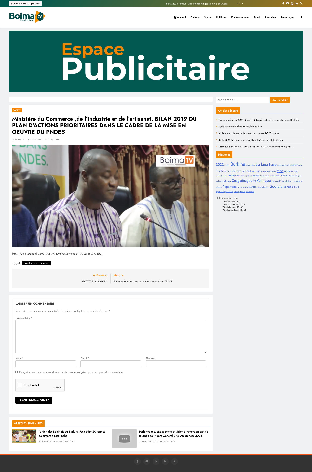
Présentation (285, 181)
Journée (256, 175)
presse (275, 181)
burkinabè (250, 165)
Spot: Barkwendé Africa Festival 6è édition (240, 126)
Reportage (230, 186)
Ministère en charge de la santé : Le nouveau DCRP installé (248, 133)
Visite (236, 191)
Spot (296, 187)
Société (17, 110)
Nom (19, 358)
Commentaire (23, 318)
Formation (234, 175)
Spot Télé (220, 191)
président (297, 181)
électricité (250, 191)
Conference (296, 165)
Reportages (287, 17)
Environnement (240, 17)
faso (280, 170)
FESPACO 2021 (291, 171)
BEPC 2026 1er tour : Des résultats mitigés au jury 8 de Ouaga (197, 3)
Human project (246, 175)
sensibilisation (263, 187)
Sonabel (288, 187)
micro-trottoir (275, 175)
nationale (219, 181)
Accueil (181, 17)
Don (264, 171)
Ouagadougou (242, 180)
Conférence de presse (231, 171)
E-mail (84, 358)
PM (254, 181)
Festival (219, 175)
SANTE (253, 187)
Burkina (237, 164)
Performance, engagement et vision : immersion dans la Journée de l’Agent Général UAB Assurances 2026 (173, 433)
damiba (258, 171)
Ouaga (227, 181)
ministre (284, 175)
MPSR (290, 175)
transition (229, 191)
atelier (227, 165)
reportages (242, 187)
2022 (220, 164)
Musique (297, 175)
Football (225, 176)
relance (219, 187)
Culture (195, 17)
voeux (242, 191)
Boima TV (19, 139)
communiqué (283, 165)
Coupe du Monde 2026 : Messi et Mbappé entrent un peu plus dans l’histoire (258, 120)
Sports (207, 17)
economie (271, 171)
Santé (257, 17)
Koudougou (264, 175)
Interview (270, 17)
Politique (221, 17)
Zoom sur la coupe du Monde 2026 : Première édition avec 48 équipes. (255, 146)
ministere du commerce (36, 263)
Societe (276, 186)
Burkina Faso (266, 164)
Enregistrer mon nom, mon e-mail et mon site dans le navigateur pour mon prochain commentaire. (71, 372)
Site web (150, 358)
